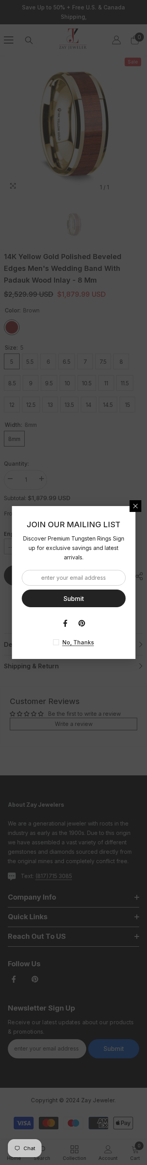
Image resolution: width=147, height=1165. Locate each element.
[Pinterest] (82, 623)
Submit (74, 598)
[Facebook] (65, 623)
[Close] (135, 506)
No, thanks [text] (78, 642)
